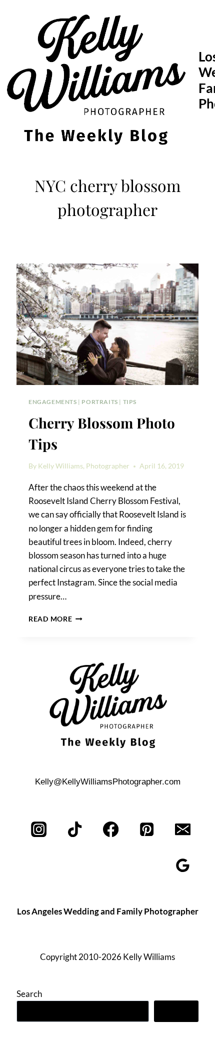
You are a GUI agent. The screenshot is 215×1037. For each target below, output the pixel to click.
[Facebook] (111, 829)
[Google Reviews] (182, 865)
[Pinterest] (146, 829)
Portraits (100, 402)
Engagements (52, 402)
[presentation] (107, 324)
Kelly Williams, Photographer (84, 466)
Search (29, 993)
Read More (55, 619)
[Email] (182, 829)
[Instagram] (39, 829)
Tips (129, 402)
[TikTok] (75, 829)
